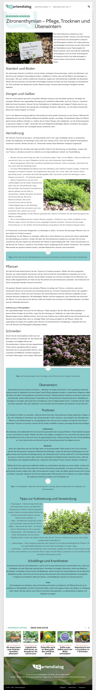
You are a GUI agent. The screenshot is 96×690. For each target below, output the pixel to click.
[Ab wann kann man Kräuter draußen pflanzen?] (13, 637)
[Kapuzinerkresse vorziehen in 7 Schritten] (82, 637)
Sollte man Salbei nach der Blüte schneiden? (65, 650)
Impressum (82, 687)
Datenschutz (72, 687)
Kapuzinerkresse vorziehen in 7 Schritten (82, 649)
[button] (88, 6)
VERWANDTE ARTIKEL (17, 627)
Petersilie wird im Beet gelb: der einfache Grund (48, 650)
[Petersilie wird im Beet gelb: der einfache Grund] (47, 637)
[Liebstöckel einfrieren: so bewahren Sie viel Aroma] (30, 637)
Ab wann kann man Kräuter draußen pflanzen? (13, 650)
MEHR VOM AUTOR (39, 627)
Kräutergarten (24, 16)
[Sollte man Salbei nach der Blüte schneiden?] (65, 637)
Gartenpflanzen (41, 7)
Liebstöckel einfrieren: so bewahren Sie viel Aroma (30, 650)
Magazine (63, 687)
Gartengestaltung (61, 7)
